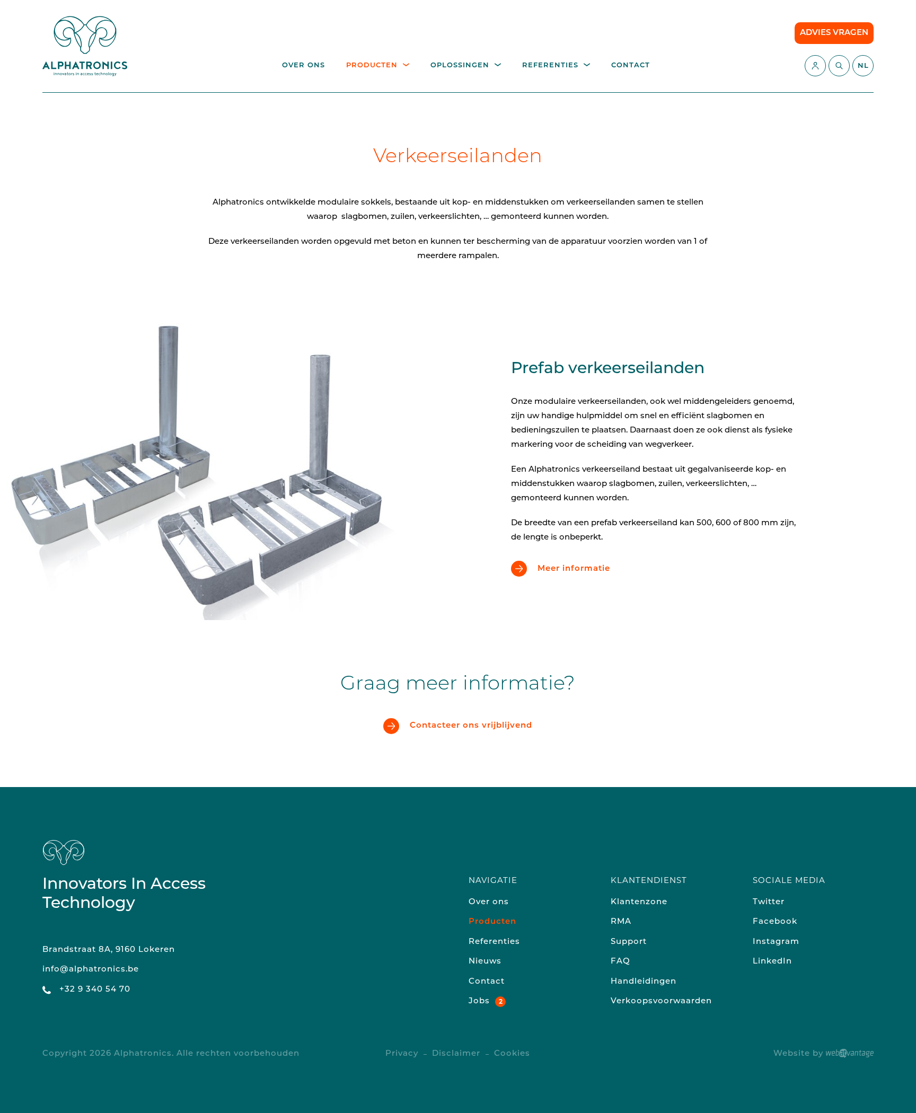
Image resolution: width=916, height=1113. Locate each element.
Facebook (775, 922)
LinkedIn (772, 962)
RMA (621, 922)
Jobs (479, 1001)
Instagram (776, 942)
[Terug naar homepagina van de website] (84, 46)
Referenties (550, 65)
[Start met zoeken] (839, 65)
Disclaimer (456, 1054)
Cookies (512, 1054)
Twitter (769, 902)
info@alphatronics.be (90, 970)
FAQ (620, 962)
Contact (630, 65)
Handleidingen (643, 982)
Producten (372, 65)
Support (629, 942)
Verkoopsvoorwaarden (661, 1001)
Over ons (303, 65)
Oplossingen (459, 65)
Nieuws (485, 962)
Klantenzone (639, 902)
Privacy (401, 1054)
